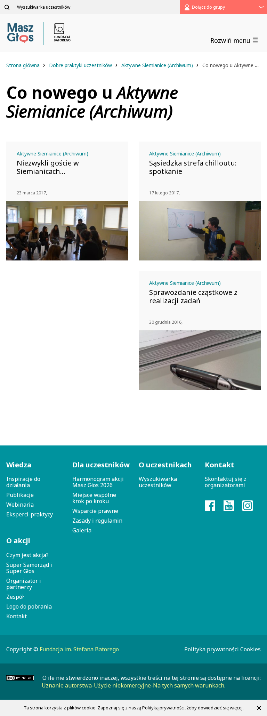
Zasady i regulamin (97, 520)
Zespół (15, 597)
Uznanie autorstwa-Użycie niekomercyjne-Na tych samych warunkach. (133, 685)
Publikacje (20, 495)
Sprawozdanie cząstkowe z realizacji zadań (193, 296)
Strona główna (23, 65)
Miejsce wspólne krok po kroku (94, 498)
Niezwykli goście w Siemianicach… (48, 167)
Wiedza (18, 464)
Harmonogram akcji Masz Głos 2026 (98, 482)
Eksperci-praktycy (29, 514)
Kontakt (16, 616)
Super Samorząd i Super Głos (29, 568)
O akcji (18, 540)
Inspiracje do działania (23, 482)
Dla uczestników (100, 464)
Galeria (81, 530)
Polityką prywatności (163, 708)
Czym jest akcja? (27, 555)
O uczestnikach (165, 464)
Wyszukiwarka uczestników (158, 482)
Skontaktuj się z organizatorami (225, 482)
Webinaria (20, 504)
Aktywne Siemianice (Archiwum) (157, 65)
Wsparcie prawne (95, 511)
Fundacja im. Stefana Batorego (79, 649)
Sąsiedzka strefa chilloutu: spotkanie (193, 167)
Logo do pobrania (29, 606)
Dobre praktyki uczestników (81, 65)
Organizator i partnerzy (23, 584)
